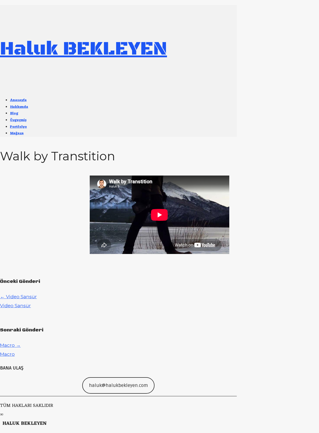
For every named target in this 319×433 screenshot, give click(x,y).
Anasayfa (18, 100)
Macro (10, 345)
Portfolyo (18, 127)
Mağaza (17, 133)
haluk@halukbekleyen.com (118, 385)
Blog (14, 113)
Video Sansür (18, 297)
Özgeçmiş (18, 120)
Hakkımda (19, 107)
